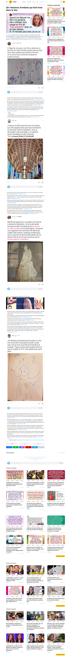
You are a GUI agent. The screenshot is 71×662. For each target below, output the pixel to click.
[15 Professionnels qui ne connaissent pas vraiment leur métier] (56, 570)
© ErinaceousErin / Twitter (12, 331)
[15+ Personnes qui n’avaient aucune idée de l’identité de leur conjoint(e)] (15, 496)
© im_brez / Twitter (8, 182)
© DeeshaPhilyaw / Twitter (15, 198)
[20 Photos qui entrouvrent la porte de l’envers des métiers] (56, 591)
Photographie (49, 506)
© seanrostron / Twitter (35, 116)
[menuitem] (24, 2)
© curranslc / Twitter (9, 284)
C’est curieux (8, 553)
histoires (14, 36)
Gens (48, 43)
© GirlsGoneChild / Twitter (9, 87)
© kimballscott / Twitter (30, 320)
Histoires (48, 24)
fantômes (26, 37)
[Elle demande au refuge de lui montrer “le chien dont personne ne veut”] (15, 616)
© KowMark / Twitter (11, 417)
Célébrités (7, 582)
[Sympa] (13, 1)
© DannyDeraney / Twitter (39, 99)
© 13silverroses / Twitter (21, 423)
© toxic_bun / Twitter (9, 403)
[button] (12, 444)
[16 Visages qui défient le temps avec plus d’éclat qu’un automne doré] (35, 591)
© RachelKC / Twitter (37, 105)
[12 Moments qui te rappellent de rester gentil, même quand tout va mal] (56, 31)
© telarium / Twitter (23, 324)
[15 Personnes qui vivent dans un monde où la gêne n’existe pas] (56, 70)
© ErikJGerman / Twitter (11, 202)
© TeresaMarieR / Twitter (33, 213)
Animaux (28, 487)
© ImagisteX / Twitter (22, 193)
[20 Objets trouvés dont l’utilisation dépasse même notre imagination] (56, 496)
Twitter (29, 115)
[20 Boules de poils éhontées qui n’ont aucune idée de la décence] (35, 520)
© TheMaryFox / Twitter (22, 429)
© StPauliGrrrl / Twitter (27, 208)
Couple (48, 63)
